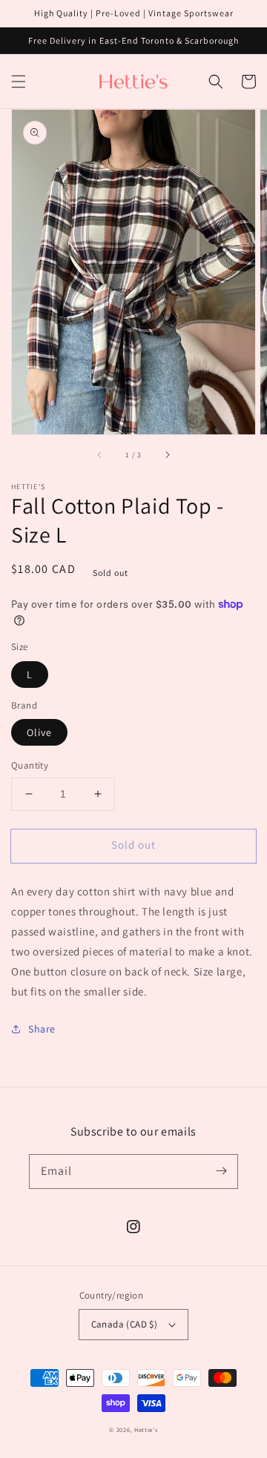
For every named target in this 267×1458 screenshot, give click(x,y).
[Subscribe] (221, 1171)
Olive (39, 732)
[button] (18, 81)
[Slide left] (100, 455)
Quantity (29, 765)
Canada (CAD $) (124, 1324)
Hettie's (146, 1429)
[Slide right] (167, 455)
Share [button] (42, 1028)
